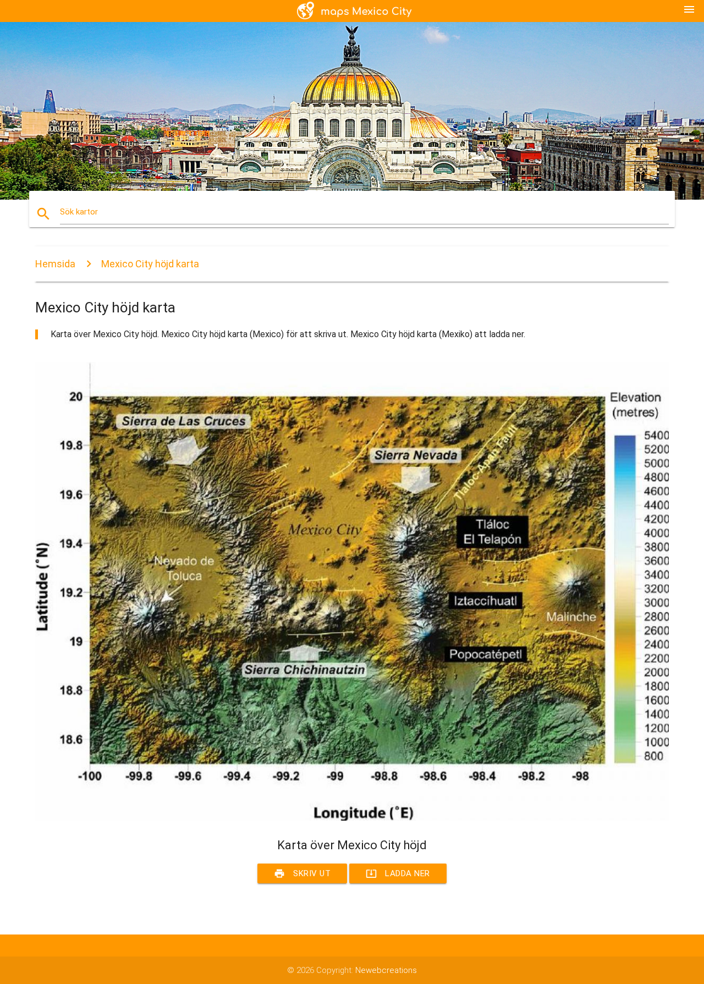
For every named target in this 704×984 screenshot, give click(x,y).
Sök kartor (79, 212)
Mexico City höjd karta (150, 264)
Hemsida (55, 264)
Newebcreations (386, 970)
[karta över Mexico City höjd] (352, 818)
